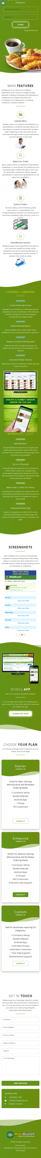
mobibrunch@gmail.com (18, 1100)
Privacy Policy (20, 1145)
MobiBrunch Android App (24, 515)
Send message (20, 1083)
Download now (21, 714)
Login (21, 24)
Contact (20, 821)
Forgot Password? (31, 30)
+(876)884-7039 (15, 1097)
